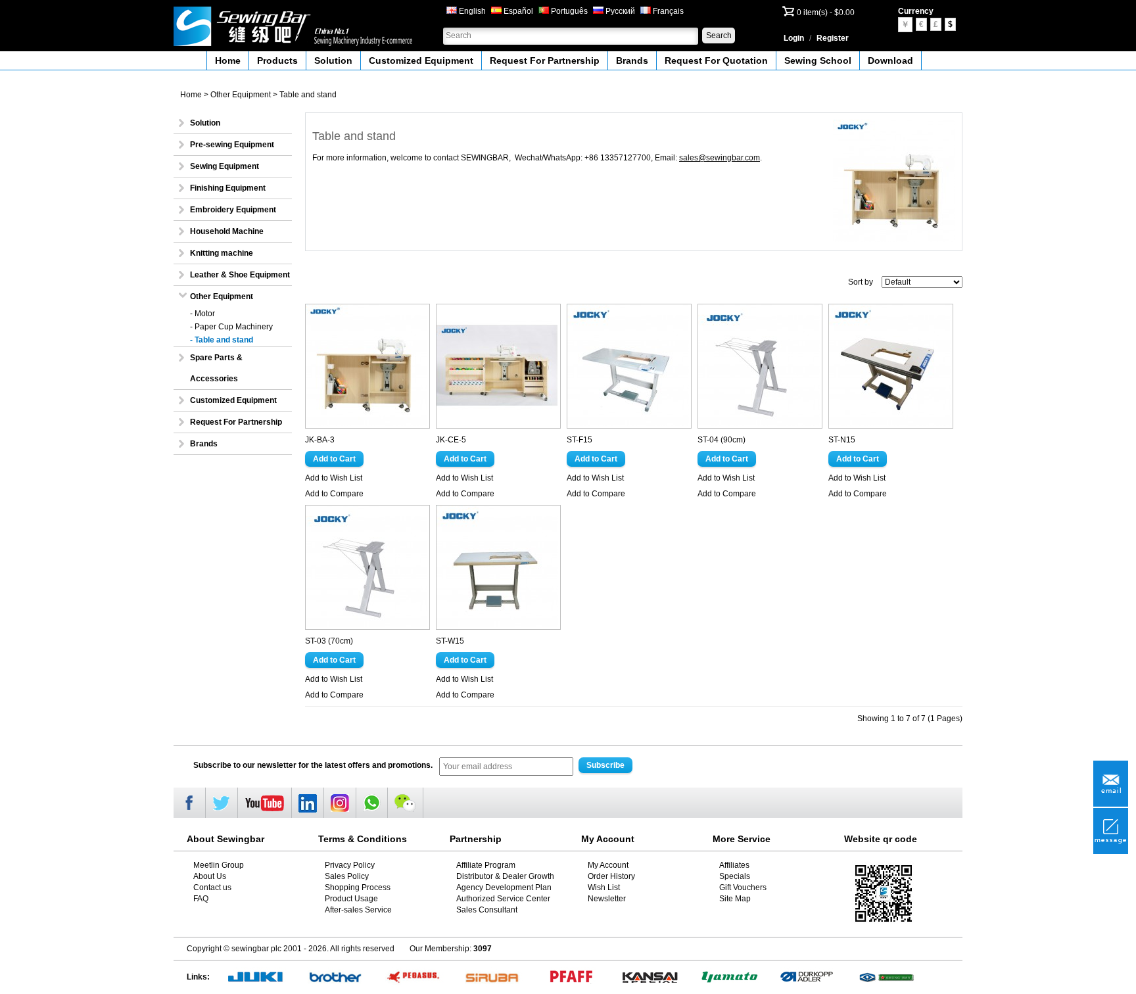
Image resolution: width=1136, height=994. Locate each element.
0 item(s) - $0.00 (826, 12)
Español (517, 11)
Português (568, 11)
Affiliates (734, 865)
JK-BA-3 (320, 439)
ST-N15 (841, 439)
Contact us (212, 887)
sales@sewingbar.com (719, 157)
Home (228, 60)
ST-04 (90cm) (722, 439)
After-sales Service (358, 909)
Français (667, 11)
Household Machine (227, 231)
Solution (333, 60)
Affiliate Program (485, 865)
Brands (632, 60)
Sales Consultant (486, 909)
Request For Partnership (545, 60)
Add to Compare (334, 493)
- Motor (202, 313)
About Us (209, 876)
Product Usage (351, 898)
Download (890, 60)
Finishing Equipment (228, 188)
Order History (611, 876)
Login (794, 38)
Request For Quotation (716, 60)
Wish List (604, 887)
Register (832, 38)
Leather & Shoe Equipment (240, 274)
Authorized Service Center (503, 898)
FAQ (200, 898)
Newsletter (607, 898)
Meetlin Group (218, 865)
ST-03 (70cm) (329, 641)
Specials (734, 876)
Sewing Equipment (224, 166)
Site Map (735, 898)
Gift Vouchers (743, 887)
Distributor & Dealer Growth (505, 876)
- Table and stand (221, 339)
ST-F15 (579, 439)
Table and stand (308, 94)
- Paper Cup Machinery (231, 326)
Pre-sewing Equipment (232, 144)
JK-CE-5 (451, 439)
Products (277, 60)
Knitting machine (221, 253)
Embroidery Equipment (233, 209)
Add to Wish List (333, 478)
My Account (608, 865)
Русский (619, 11)
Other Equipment (240, 94)
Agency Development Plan (504, 887)
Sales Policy (347, 876)
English (471, 11)
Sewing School (817, 60)
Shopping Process (357, 887)
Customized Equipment (421, 60)
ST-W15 (450, 641)
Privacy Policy (350, 865)
